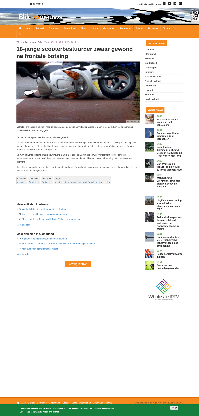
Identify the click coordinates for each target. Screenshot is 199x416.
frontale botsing (95, 182)
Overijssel (150, 85)
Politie (44, 182)
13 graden (37, 3)
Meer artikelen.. (23, 224)
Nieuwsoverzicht (20, 28)
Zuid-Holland (152, 99)
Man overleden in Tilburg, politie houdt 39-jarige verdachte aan (169, 167)
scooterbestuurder (63, 182)
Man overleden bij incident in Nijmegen (40, 248)
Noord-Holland (153, 81)
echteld (107, 182)
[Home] (40, 17)
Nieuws (139, 28)
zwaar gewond (80, 182)
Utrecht (149, 90)
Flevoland (150, 54)
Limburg (149, 72)
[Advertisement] (78, 218)
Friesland (150, 58)
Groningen (151, 67)
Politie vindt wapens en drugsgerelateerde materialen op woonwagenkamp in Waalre (169, 223)
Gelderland (34, 182)
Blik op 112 (168, 28)
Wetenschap (109, 28)
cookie (151, 4)
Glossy (84, 28)
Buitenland (125, 28)
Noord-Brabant (153, 76)
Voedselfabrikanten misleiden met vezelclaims (167, 122)
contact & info (141, 4)
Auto (28, 28)
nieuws (20, 182)
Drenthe (149, 49)
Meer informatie (51, 411)
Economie (54, 28)
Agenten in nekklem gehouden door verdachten (168, 136)
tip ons (158, 4)
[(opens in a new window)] (164, 4)
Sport (95, 28)
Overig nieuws (78, 264)
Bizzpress (153, 28)
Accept (174, 408)
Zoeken (20, 34)
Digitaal (40, 28)
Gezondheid (70, 28)
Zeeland (149, 94)
